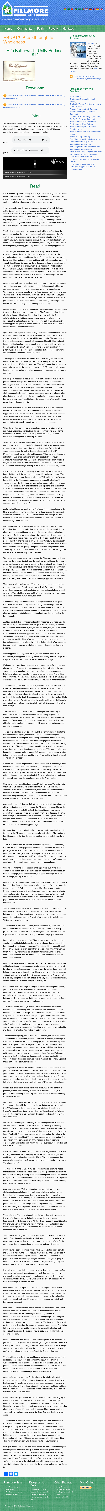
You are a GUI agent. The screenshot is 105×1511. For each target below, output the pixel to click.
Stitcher (72, 71)
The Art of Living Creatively (80, 136)
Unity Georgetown (62, 1487)
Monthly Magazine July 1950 (80, 144)
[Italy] (83, 9)
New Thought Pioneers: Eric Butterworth (85, 146)
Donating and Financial (14, 1492)
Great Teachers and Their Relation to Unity (86, 139)
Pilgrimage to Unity (63, 1489)
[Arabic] (68, 9)
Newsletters (10, 1489)
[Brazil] (79, 9)
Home (8, 28)
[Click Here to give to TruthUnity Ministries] (86, 1487)
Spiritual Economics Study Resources (84, 109)
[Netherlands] (86, 9)
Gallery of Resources (38, 1494)
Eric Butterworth (76, 96)
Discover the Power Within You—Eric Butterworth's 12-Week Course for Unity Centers (84, 159)
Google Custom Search (39, 1492)
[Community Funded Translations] (101, 9)
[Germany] (90, 9)
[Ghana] (65, 9)
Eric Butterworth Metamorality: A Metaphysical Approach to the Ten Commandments (82, 166)
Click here (90, 43)
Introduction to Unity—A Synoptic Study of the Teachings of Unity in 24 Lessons (86, 152)
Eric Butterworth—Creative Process (83, 121)
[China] (72, 9)
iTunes (96, 68)
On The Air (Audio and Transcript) (82, 119)
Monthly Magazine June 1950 (81, 149)
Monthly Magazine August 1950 (81, 141)
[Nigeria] (76, 9)
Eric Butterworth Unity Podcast (81, 124)
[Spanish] (97, 9)
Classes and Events (38, 1489)
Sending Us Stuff (12, 1494)
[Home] (25, 11)
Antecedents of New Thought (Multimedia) (85, 116)
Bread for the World (63, 1497)
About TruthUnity (12, 1487)
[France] (94, 9)
